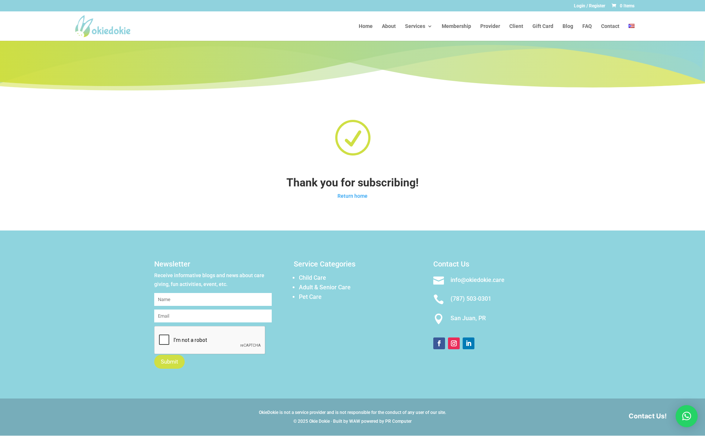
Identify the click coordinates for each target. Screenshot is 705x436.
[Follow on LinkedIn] (468, 343)
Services (415, 26)
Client (516, 26)
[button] (687, 416)
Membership (456, 26)
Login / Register (589, 6)
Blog (568, 26)
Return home (352, 196)
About (389, 26)
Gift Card (542, 26)
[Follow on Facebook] (439, 343)
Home (366, 26)
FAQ (587, 26)
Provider (490, 26)
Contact (610, 26)
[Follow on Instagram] (454, 343)
